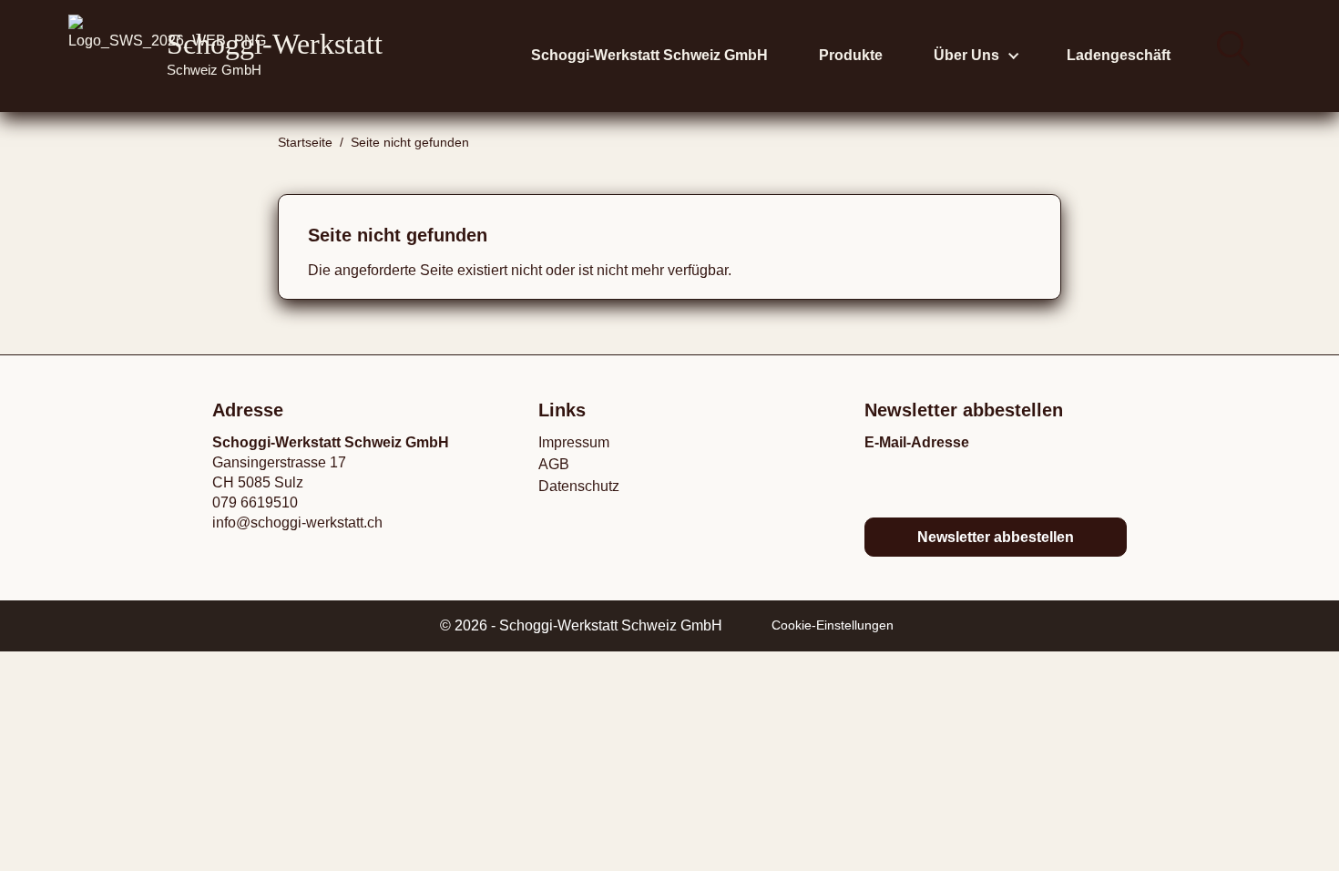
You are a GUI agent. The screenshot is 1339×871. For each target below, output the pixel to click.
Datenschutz (578, 486)
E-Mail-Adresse (916, 443)
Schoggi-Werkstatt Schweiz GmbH (649, 55)
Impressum (573, 442)
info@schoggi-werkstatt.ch (297, 522)
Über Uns (966, 55)
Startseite (305, 142)
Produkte (851, 55)
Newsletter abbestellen (995, 537)
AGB (553, 464)
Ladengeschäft (1118, 55)
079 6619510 (255, 502)
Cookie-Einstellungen (833, 625)
